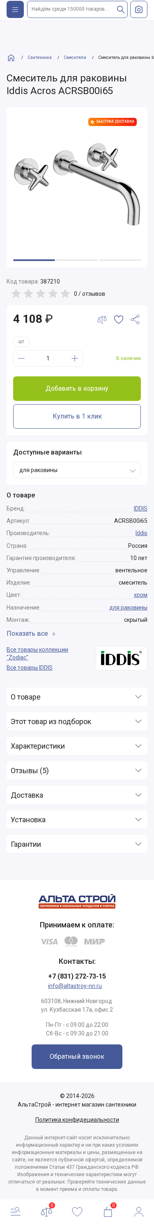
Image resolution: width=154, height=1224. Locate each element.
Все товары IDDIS (30, 667)
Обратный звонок (77, 1056)
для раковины (128, 607)
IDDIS (140, 508)
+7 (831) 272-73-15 (77, 976)
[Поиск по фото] (138, 9)
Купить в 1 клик (77, 416)
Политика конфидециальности (77, 1119)
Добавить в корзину (77, 388)
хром (140, 595)
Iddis (141, 533)
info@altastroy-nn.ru (75, 986)
